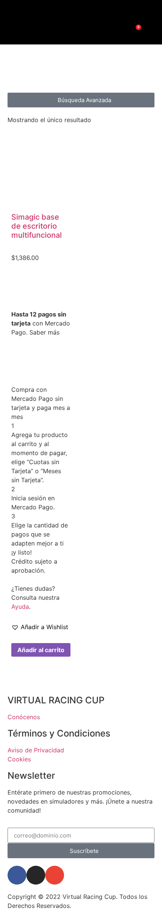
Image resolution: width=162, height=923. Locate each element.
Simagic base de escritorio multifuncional (36, 226)
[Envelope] (54, 875)
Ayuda (20, 606)
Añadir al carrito (40, 650)
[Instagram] (74, 10)
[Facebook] (87, 10)
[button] (39, 626)
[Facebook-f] (17, 875)
